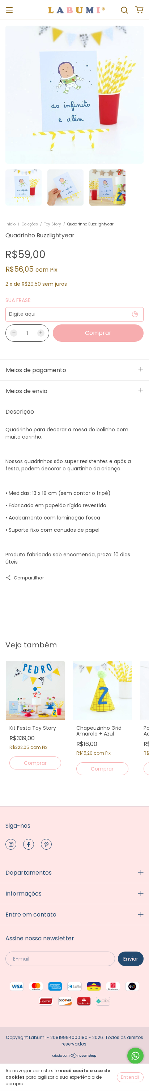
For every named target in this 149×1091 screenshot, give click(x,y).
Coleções (30, 224)
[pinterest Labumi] (46, 844)
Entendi (130, 1077)
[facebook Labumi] (28, 844)
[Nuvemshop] (74, 1056)
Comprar (35, 763)
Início (10, 224)
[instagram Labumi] (10, 844)
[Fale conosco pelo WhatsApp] (135, 1056)
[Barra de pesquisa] (124, 9)
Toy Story (52, 224)
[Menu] (9, 9)
